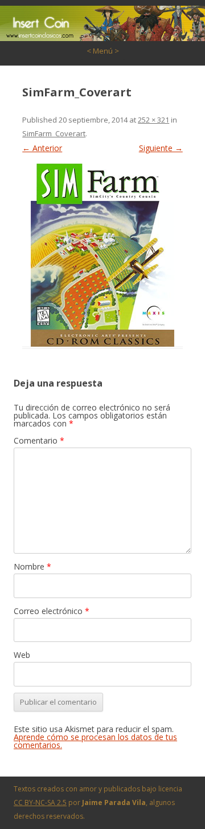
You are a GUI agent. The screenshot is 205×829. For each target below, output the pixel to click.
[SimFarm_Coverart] (102, 255)
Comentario (39, 440)
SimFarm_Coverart (53, 133)
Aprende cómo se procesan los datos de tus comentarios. (95, 741)
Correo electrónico (51, 611)
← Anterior (42, 148)
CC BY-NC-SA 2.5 (40, 802)
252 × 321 (153, 120)
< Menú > (103, 51)
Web (22, 654)
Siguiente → (161, 148)
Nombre (32, 566)
